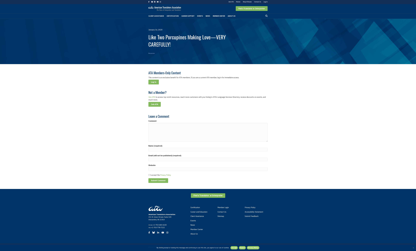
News (208, 16)
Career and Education (198, 212)
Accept (234, 248)
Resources (151, 53)
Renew (238, 2)
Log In (266, 2)
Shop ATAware (247, 2)
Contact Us (257, 2)
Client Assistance (156, 16)
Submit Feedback (251, 216)
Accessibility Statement (254, 212)
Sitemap (221, 216)
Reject (242, 248)
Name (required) (155, 146)
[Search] (266, 16)
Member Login (223, 207)
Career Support (187, 16)
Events (200, 16)
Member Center (219, 16)
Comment (152, 121)
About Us (231, 16)
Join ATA (231, 2)
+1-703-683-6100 (160, 225)
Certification (173, 16)
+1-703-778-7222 (158, 227)
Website (152, 165)
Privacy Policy (165, 175)
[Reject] (413, 248)
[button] (252, 8)
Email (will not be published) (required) (164, 155)
